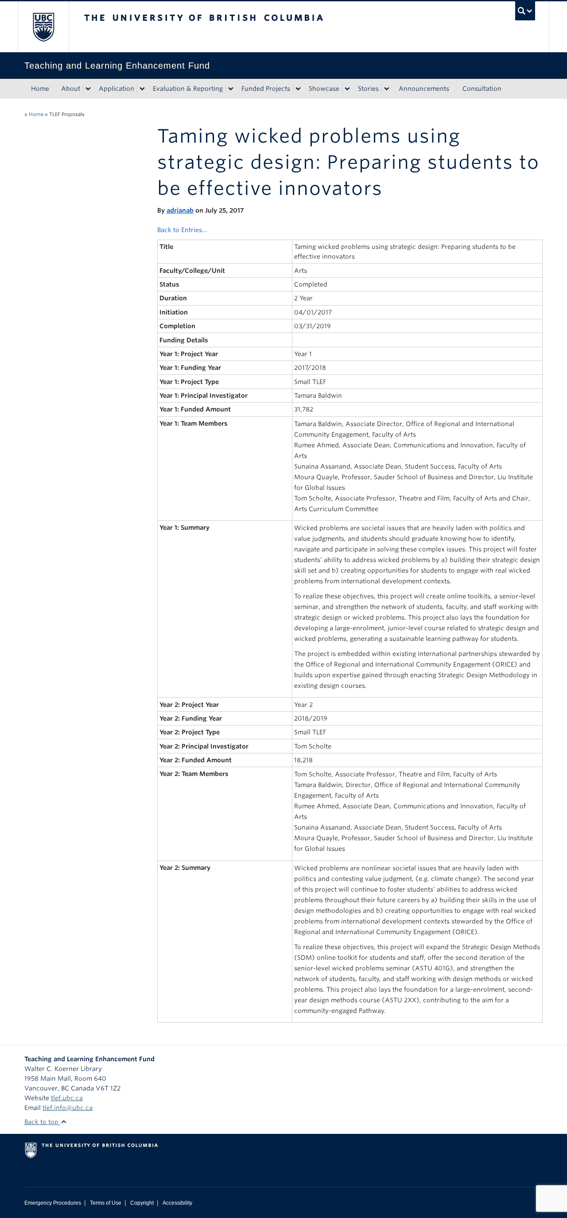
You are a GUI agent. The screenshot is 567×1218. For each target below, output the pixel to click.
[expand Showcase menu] (347, 89)
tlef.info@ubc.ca (68, 1107)
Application (116, 88)
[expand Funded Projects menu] (298, 89)
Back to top (42, 1121)
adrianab (180, 210)
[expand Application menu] (142, 89)
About (70, 88)
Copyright (142, 1203)
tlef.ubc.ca (67, 1098)
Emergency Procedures (52, 1203)
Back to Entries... (182, 229)
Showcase (324, 88)
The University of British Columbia (43, 26)
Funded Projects (265, 88)
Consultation (481, 88)
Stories (368, 88)
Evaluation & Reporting (188, 88)
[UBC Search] (525, 10)
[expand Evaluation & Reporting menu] (230, 89)
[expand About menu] (88, 89)
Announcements (424, 88)
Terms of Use (105, 1203)
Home (40, 88)
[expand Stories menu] (386, 89)
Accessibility (177, 1203)
